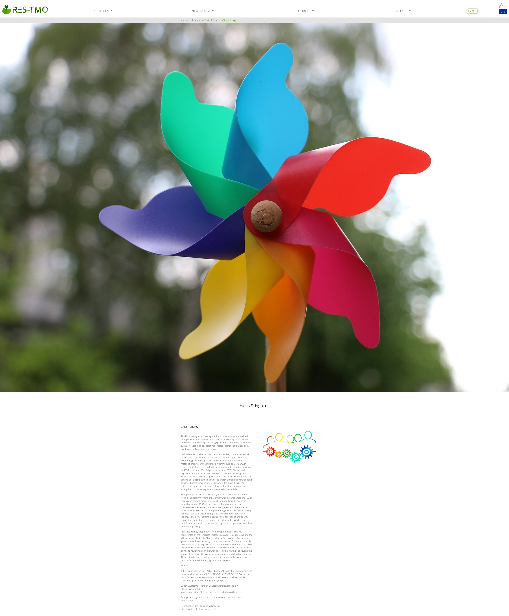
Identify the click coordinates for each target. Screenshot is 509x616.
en (469, 11)
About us (102, 11)
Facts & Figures (212, 20)
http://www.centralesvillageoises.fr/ (198, 609)
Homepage (184, 20)
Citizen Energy (229, 20)
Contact (400, 11)
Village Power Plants (191, 538)
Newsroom (201, 11)
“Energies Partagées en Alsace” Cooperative (222, 534)
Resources (302, 11)
